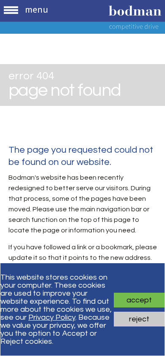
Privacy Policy (51, 317)
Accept (139, 300)
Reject (139, 319)
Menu (36, 9)
